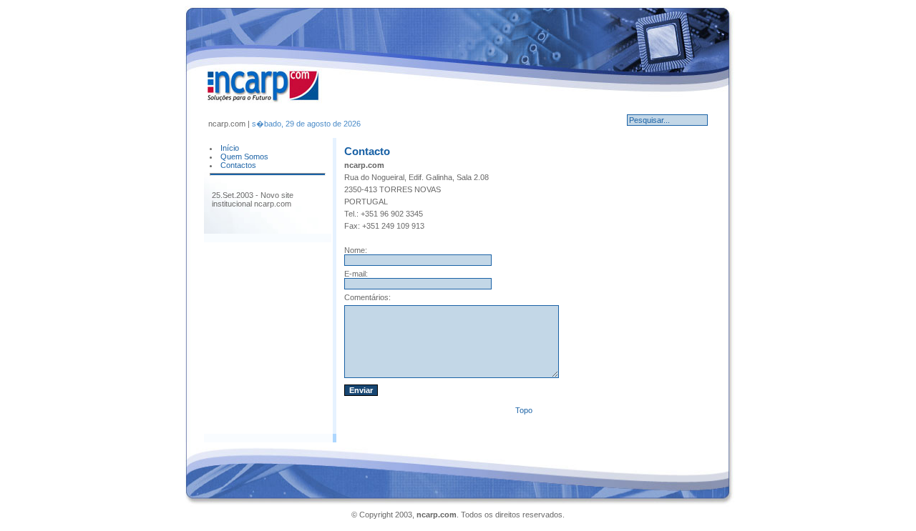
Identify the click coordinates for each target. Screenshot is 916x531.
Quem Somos (244, 156)
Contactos (238, 165)
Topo (523, 410)
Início (229, 148)
